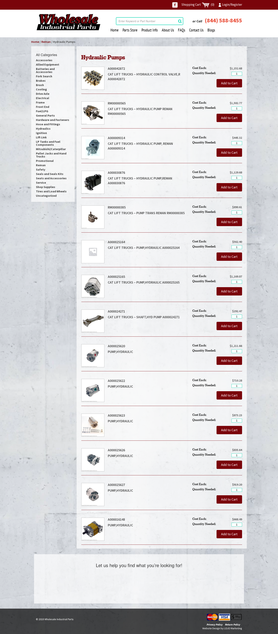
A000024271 (116, 311)
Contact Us (196, 30)
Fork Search (44, 76)
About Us (168, 30)
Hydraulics (43, 128)
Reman (46, 42)
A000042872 (116, 68)
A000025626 (118, 450)
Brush (40, 85)
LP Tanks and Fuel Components (48, 143)
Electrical (42, 98)
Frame (40, 102)
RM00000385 (117, 207)
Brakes (41, 80)
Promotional (45, 161)
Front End (42, 107)
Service (41, 182)
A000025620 (118, 346)
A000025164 (116, 242)
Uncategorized (46, 195)
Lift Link (41, 137)
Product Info (149, 30)
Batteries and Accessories (45, 70)
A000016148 (116, 519)
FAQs (181, 30)
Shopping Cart (197, 4)
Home (114, 30)
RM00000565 (117, 103)
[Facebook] (175, 5)
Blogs (211, 30)
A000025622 (118, 381)
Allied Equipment (47, 64)
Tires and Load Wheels (51, 191)
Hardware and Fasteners (52, 120)
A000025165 (116, 276)
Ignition (41, 133)
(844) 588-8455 (223, 20)
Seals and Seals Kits (49, 174)
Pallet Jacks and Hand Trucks (51, 154)
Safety (40, 169)
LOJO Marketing (233, 628)
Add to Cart (229, 83)
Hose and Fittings (48, 124)
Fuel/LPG (42, 111)
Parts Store (130, 30)
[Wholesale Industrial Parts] (68, 22)
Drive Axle (42, 94)
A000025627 (118, 485)
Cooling (41, 89)
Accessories (44, 60)
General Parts (45, 115)
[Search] (180, 21)
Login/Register (232, 4)
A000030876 (116, 172)
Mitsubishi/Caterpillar (51, 149)
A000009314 (116, 138)
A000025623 (118, 415)
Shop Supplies (45, 187)
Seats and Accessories (51, 178)
